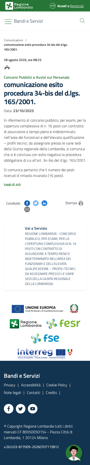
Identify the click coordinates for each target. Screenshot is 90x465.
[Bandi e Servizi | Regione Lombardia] (19, 6)
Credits (51, 392)
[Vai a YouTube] (32, 408)
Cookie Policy (56, 385)
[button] (81, 20)
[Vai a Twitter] (20, 408)
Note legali (12, 392)
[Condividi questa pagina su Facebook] (27, 203)
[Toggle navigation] (8, 22)
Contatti (33, 392)
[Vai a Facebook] (8, 408)
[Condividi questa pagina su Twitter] (36, 203)
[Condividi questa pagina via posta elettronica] (27, 209)
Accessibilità (31, 385)
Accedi (62, 5)
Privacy (9, 385)
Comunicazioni (13, 40)
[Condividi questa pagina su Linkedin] (44, 203)
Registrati (77, 5)
